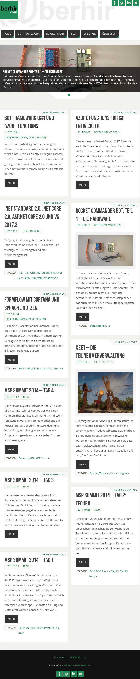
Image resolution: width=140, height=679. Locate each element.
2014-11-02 (12, 396)
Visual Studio (51, 277)
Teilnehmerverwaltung (111, 473)
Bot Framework (16, 137)
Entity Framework (33, 277)
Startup (94, 473)
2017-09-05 (84, 132)
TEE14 (21, 632)
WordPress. (84, 665)
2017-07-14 (12, 314)
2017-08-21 (12, 231)
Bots (92, 325)
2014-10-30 (12, 486)
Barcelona (24, 627)
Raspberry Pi (103, 325)
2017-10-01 (12, 132)
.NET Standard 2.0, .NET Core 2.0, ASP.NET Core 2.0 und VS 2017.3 (32, 216)
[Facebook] (115, 3)
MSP (32, 458)
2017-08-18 (84, 225)
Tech (116, 132)
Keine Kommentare (54, 112)
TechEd (115, 571)
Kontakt (60, 657)
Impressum (77, 657)
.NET (21, 272)
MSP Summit (43, 458)
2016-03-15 (84, 362)
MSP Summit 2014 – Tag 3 (29, 479)
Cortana (47, 368)
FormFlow (57, 368)
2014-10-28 (84, 509)
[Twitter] (122, 3)
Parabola (69, 665)
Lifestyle (100, 362)
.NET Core (30, 272)
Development (37, 137)
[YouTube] (136, 3)
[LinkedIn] (129, 3)
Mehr (11, 182)
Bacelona (24, 458)
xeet (127, 473)
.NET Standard (44, 272)
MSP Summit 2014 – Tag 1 (29, 559)
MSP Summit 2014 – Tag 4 (29, 390)
